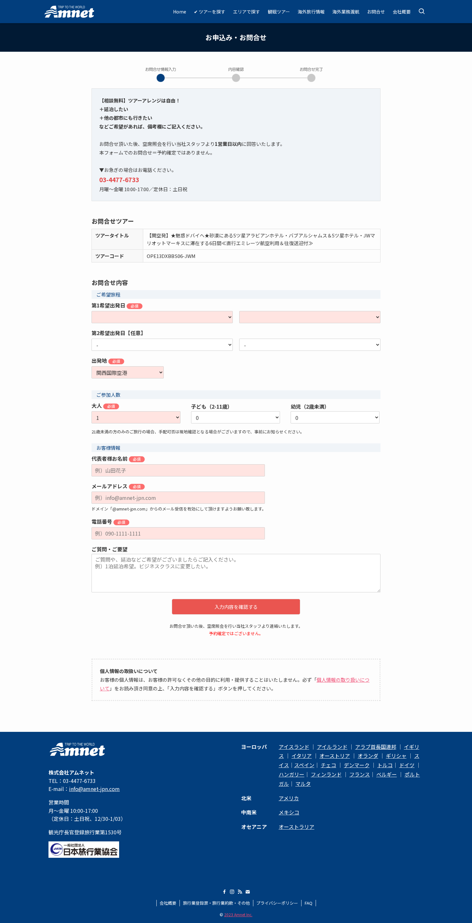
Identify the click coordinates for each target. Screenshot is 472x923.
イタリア (302, 755)
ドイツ (407, 765)
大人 (97, 405)
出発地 (100, 360)
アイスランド (294, 746)
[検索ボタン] (422, 11)
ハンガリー (291, 774)
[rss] (240, 892)
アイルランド (332, 746)
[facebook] (224, 892)
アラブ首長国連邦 (375, 746)
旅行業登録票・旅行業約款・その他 (216, 903)
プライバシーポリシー (277, 903)
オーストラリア (296, 826)
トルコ (385, 765)
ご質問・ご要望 (109, 549)
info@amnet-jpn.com (94, 789)
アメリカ (289, 798)
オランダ (368, 755)
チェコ (328, 765)
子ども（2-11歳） (211, 406)
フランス (359, 774)
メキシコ (289, 812)
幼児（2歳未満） (310, 406)
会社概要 (168, 903)
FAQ (308, 903)
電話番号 (102, 521)
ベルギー (386, 774)
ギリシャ (396, 755)
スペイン (304, 765)
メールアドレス (110, 486)
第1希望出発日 (109, 305)
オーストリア (334, 755)
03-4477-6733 (119, 179)
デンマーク (357, 765)
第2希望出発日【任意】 (119, 333)
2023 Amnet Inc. (238, 914)
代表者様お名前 (110, 458)
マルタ (303, 783)
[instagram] (232, 892)
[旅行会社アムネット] (69, 11)
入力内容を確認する (236, 606)
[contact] (247, 892)
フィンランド (326, 774)
